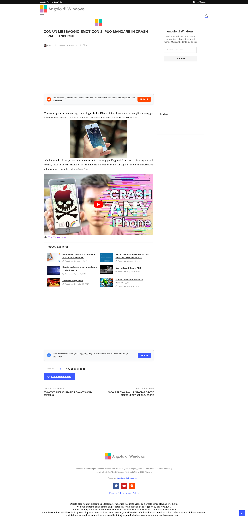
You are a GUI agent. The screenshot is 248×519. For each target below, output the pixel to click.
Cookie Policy (132, 493)
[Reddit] (132, 486)
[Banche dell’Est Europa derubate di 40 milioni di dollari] (53, 257)
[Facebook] (116, 486)
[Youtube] (124, 486)
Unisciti (144, 99)
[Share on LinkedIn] (72, 369)
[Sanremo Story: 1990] (53, 282)
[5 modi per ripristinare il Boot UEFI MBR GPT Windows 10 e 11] (106, 257)
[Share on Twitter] (69, 369)
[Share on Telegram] (81, 369)
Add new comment (61, 376)
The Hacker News (57, 237)
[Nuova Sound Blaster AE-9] (106, 269)
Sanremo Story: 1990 (72, 280)
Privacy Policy (116, 493)
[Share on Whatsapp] (78, 369)
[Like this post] (63, 369)
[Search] (206, 16)
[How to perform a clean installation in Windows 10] (53, 270)
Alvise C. (50, 45)
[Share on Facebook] (66, 369)
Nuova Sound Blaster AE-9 (128, 268)
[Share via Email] (84, 369)
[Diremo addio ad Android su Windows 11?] (106, 282)
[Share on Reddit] (75, 369)
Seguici (144, 355)
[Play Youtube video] (98, 204)
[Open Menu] (42, 16)
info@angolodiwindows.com (129, 478)
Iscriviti (180, 58)
